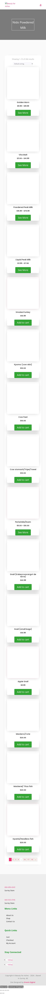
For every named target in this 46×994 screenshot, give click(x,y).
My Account (10, 943)
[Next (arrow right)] (3, 993)
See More (23, 112)
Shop (8, 918)
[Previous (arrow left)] (1, 993)
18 (32, 859)
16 (25, 859)
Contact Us (10, 921)
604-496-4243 (10, 887)
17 (28, 859)
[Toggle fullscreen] (3, 990)
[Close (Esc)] (8, 990)
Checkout (10, 940)
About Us (10, 915)
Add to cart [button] (23, 322)
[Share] (6, 990)
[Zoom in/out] (1, 990)
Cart (8, 937)
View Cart (4, 987)
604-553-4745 (10, 900)
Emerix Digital (30, 982)
